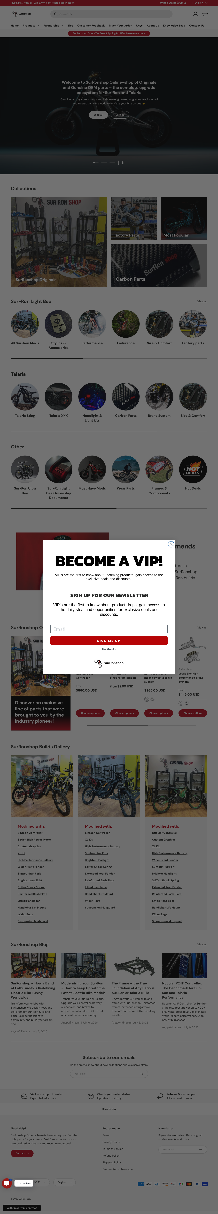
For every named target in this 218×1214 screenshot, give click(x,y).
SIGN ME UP (109, 640)
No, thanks (109, 649)
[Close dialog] (171, 544)
